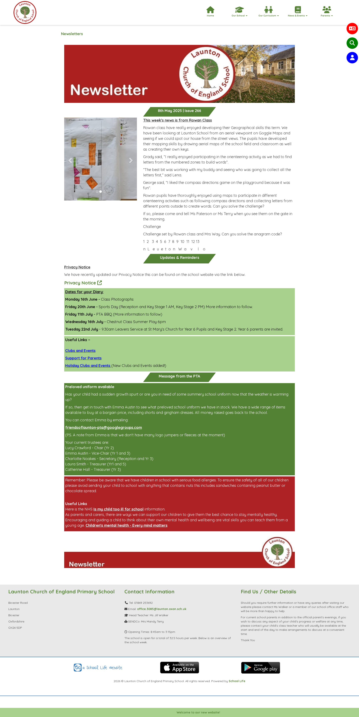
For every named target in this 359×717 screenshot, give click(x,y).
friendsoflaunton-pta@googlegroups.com (103, 427)
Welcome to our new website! (184, 712)
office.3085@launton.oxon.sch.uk (161, 609)
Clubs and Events (80, 350)
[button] (69, 159)
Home (210, 15)
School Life (237, 681)
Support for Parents (83, 358)
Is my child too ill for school (118, 509)
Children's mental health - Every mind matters (126, 525)
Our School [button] (238, 15)
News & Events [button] (296, 15)
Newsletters (72, 33)
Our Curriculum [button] (267, 15)
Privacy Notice (80, 282)
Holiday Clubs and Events (88, 365)
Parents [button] (326, 15)
